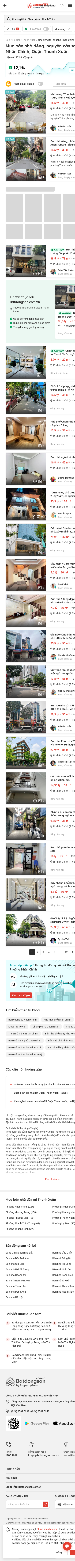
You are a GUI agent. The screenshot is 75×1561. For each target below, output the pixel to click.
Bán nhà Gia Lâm (15, 1263)
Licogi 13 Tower (17, 1026)
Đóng (59, 1552)
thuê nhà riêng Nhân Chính (23, 1033)
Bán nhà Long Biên (62, 1275)
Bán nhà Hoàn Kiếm (63, 1291)
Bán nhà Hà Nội (14, 1297)
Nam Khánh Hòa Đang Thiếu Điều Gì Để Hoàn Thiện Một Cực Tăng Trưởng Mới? (31, 1358)
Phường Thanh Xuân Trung (23, 1223)
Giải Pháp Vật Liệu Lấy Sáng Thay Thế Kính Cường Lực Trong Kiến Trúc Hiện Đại (31, 1342)
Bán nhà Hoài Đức (62, 1269)
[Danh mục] (5, 5)
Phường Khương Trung (21, 1212)
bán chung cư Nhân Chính (22, 1019)
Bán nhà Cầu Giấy (62, 1252)
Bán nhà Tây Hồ (60, 1280)
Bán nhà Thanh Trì (16, 1286)
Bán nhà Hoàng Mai (16, 1275)
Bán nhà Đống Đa (61, 1258)
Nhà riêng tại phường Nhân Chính (56, 39)
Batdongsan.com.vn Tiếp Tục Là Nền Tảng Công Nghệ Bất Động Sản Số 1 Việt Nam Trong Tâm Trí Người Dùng (32, 1326)
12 (66, 952)
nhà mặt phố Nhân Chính (57, 1019)
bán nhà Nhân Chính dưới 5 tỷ (24, 1047)
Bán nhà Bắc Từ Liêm (17, 1258)
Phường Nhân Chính (20, 1206)
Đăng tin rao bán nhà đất (19, 1252)
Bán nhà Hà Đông (61, 1263)
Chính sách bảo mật (47, 1529)
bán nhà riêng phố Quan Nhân (24, 1040)
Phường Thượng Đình (20, 1229)
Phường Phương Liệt (20, 1217)
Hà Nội (16, 39)
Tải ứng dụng (47, 5)
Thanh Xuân (29, 39)
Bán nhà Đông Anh (16, 1291)
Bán (8, 39)
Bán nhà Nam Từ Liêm (18, 1280)
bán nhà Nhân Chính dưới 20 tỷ (25, 1054)
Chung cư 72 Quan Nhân (46, 1026)
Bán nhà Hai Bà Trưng (17, 1269)
